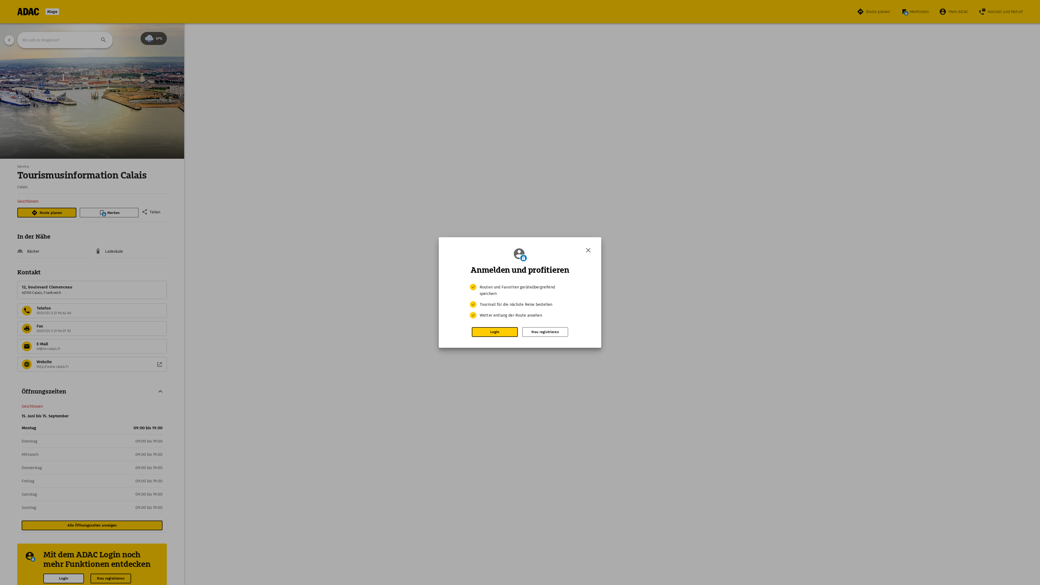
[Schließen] (588, 250)
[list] (520, 301)
